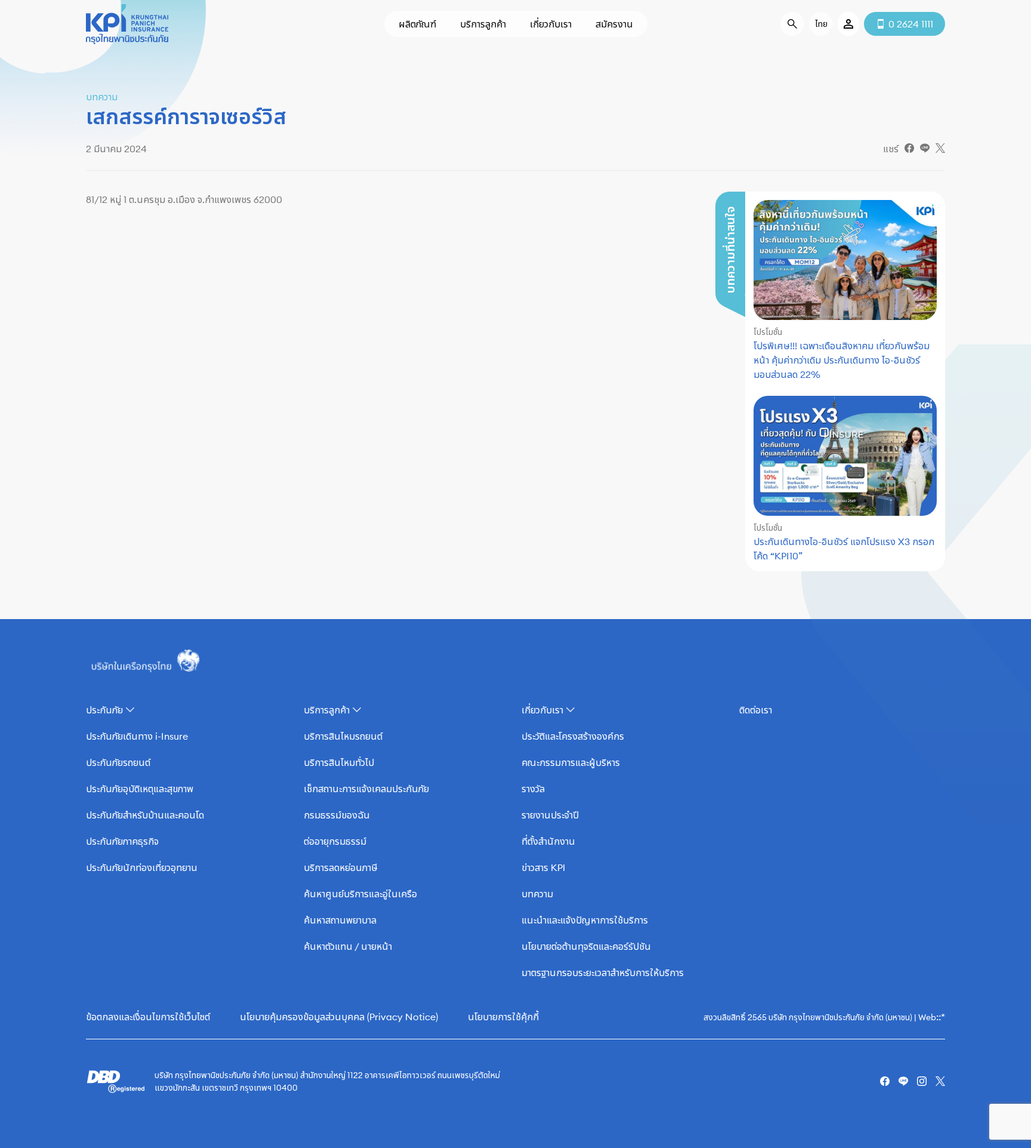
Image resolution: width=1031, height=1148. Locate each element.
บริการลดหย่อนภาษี (341, 867)
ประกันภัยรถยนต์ (118, 762)
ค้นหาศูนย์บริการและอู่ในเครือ (360, 894)
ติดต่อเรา (755, 710)
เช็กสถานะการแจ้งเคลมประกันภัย (366, 789)
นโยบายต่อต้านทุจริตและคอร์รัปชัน (586, 946)
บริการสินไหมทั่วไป (339, 762)
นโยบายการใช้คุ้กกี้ (503, 1017)
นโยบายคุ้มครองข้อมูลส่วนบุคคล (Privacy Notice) (339, 1017)
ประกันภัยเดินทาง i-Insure (137, 736)
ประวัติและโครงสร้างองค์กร (572, 736)
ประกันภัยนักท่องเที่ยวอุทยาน (141, 867)
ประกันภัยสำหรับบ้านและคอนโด (145, 815)
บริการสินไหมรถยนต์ (343, 736)
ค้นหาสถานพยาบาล (340, 920)
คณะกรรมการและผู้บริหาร (570, 762)
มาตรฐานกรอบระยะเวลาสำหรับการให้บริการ (602, 972)
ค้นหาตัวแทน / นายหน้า (348, 946)
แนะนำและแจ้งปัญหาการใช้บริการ (584, 920)
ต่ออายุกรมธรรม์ (335, 841)
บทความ (537, 894)
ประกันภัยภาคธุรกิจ (122, 841)
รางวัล (533, 789)
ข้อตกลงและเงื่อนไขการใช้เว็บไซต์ (148, 1017)
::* (940, 1017)
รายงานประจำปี (550, 815)
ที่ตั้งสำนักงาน (548, 841)
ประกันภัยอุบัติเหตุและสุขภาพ (139, 789)
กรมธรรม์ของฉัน (337, 815)
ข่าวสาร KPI (543, 867)
